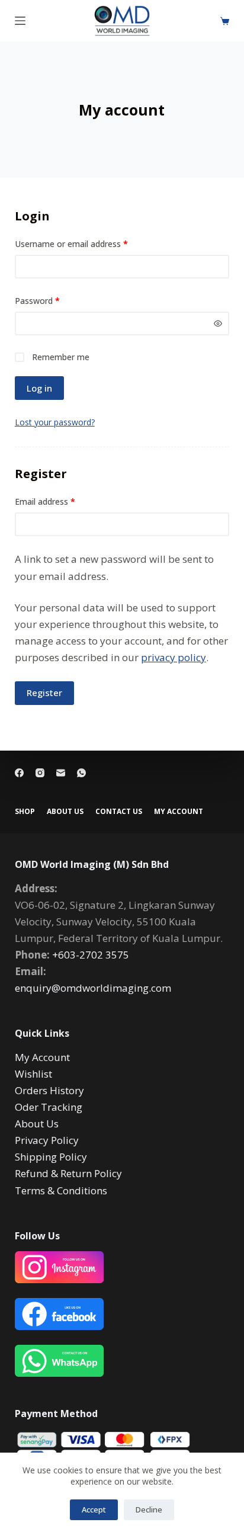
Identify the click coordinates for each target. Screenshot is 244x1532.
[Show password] (218, 323)
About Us (65, 811)
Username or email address (88, 243)
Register (44, 692)
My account (178, 811)
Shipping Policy (51, 1157)
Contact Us (118, 811)
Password (54, 300)
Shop (25, 811)
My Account (42, 1057)
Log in (39, 388)
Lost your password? (55, 422)
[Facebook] (19, 772)
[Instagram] (40, 772)
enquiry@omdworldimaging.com (93, 988)
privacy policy (173, 657)
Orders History (49, 1090)
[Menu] (20, 20)
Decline (149, 1509)
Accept (94, 1509)
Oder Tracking (48, 1107)
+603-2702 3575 (90, 954)
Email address (61, 501)
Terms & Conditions (61, 1190)
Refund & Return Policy (68, 1173)
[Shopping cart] (224, 21)
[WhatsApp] (81, 772)
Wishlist (33, 1074)
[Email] (60, 772)
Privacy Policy (47, 1140)
